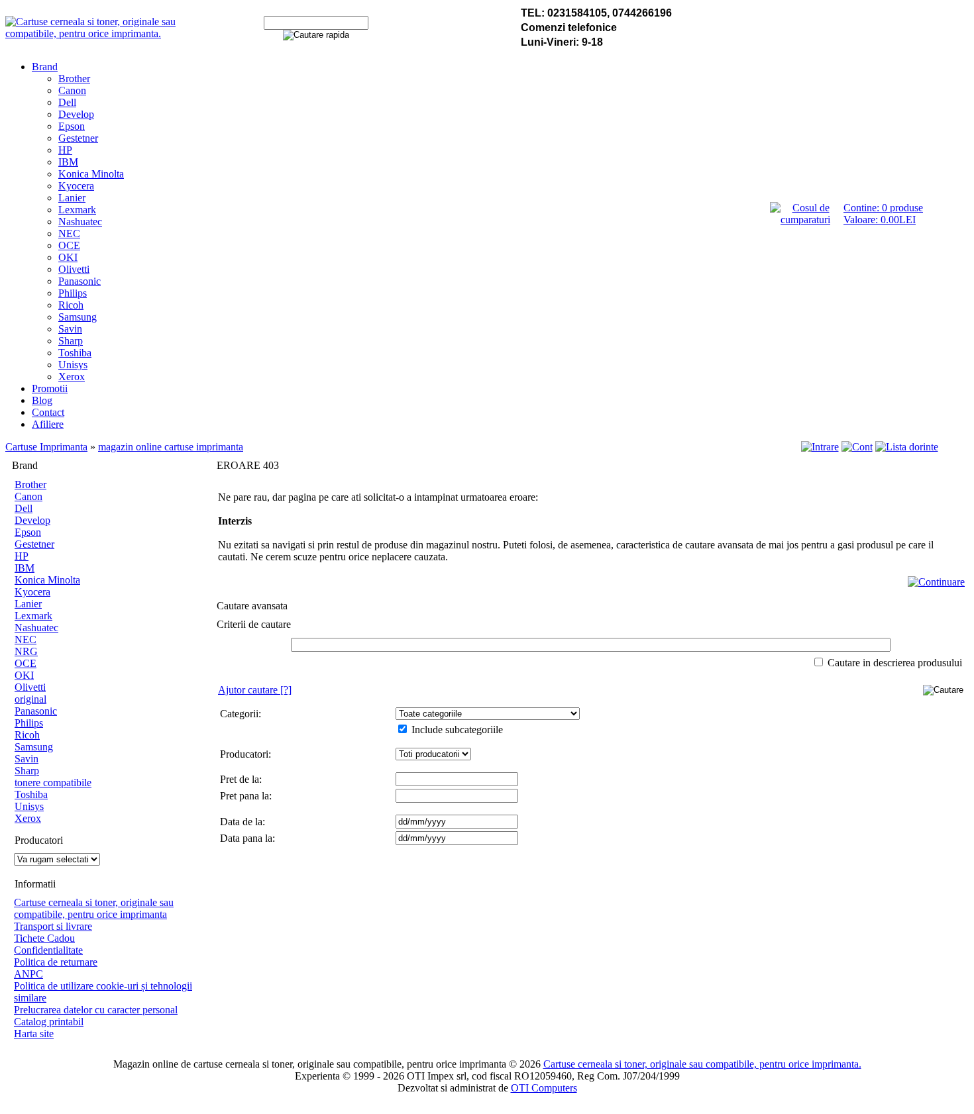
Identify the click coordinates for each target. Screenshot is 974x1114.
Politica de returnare (55, 962)
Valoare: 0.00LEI (879, 219)
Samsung (77, 317)
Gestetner (78, 138)
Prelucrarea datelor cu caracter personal (96, 1009)
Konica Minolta (91, 173)
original (30, 699)
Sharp (70, 340)
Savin (70, 328)
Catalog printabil (48, 1021)
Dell (67, 102)
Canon (72, 90)
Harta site (34, 1033)
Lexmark (77, 209)
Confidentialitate (48, 950)
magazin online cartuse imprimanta (170, 446)
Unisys (72, 364)
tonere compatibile (53, 782)
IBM (68, 162)
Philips (72, 293)
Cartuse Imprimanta (46, 446)
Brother (74, 78)
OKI (68, 257)
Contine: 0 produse (883, 207)
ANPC (28, 974)
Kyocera (76, 185)
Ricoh (70, 305)
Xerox (71, 376)
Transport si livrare (53, 926)
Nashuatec (80, 221)
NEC (69, 233)
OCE (69, 245)
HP (65, 150)
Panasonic (79, 281)
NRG (26, 651)
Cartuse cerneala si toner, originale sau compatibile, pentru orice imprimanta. (702, 1064)
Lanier (71, 197)
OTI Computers (544, 1087)
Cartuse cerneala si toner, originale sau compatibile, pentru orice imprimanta (94, 908)
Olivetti (73, 269)
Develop (76, 114)
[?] (255, 689)
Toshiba (74, 352)
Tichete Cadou (44, 938)
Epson (71, 126)
